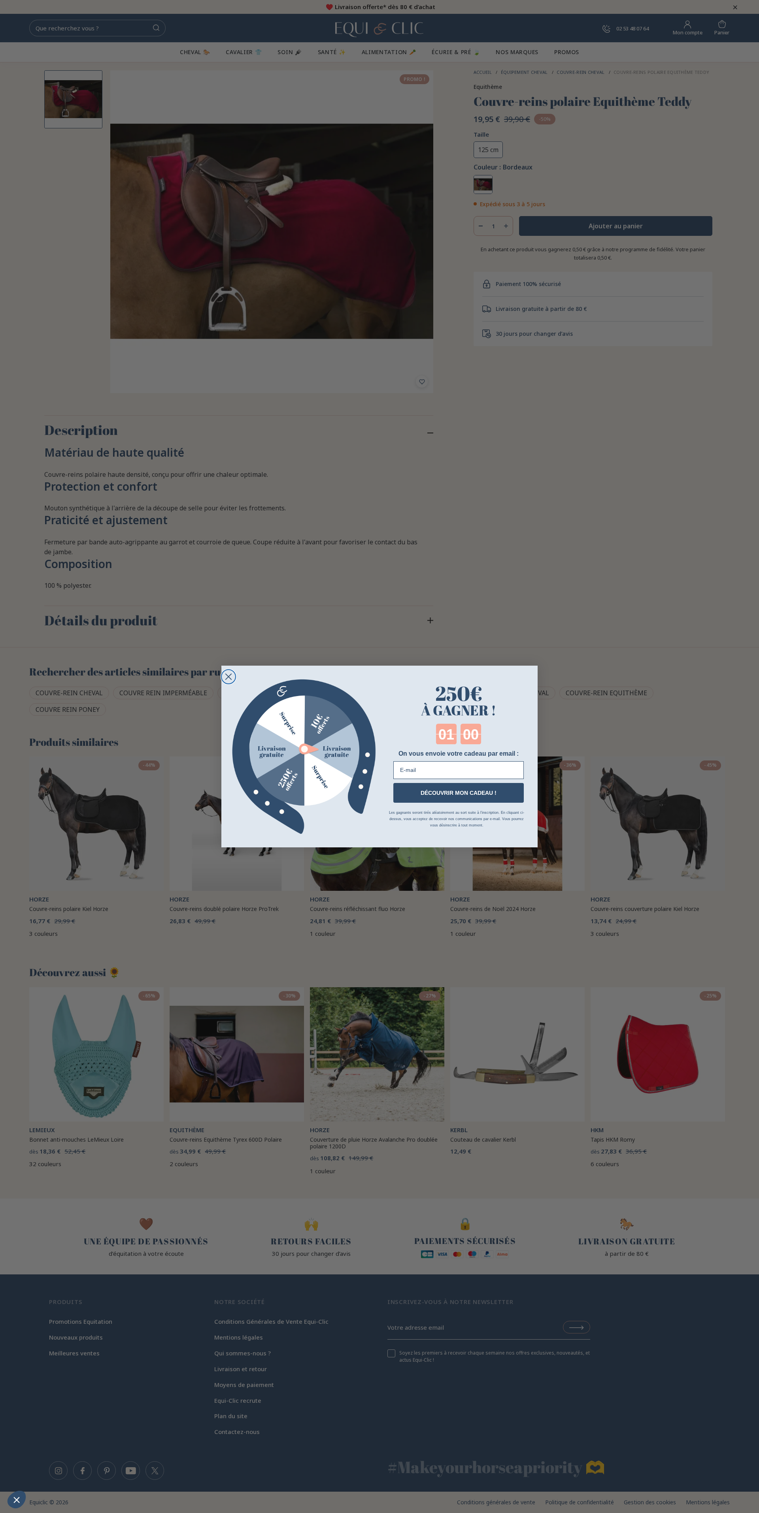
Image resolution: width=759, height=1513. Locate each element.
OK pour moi (132, 1473)
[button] (16, 1499)
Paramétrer (49, 1473)
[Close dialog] (228, 677)
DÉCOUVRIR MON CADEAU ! (459, 793)
